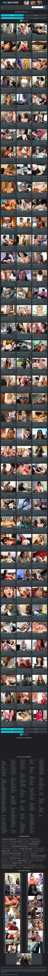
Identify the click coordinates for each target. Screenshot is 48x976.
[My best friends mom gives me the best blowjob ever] (8, 557)
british (5, 512)
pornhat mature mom (6, 848)
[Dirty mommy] (8, 363)
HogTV (35, 156)
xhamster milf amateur (27, 862)
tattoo (41, 778)
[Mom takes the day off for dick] (39, 627)
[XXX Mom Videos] (35, 878)
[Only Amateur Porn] (35, 924)
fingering (14, 815)
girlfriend (23, 760)
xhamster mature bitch (9, 865)
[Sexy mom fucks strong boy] (39, 504)
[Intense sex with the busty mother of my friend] (8, 257)
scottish (32, 815)
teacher (41, 779)
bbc (22, 424)
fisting (13, 819)
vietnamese (42, 799)
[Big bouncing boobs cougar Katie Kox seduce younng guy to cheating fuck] (39, 240)
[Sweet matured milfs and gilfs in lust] (39, 64)
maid (22, 823)
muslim (32, 763)
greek (22, 766)
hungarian (23, 786)
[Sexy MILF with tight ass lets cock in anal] (39, 275)
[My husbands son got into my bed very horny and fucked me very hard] (24, 715)
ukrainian (42, 793)
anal (34, 36)
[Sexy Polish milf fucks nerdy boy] (24, 609)
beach (3, 787)
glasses (26, 230)
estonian (13, 800)
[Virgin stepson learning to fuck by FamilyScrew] (8, 134)
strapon (41, 767)
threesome (28, 319)
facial (13, 809)
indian (22, 790)
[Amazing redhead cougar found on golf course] (8, 662)
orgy (12, 284)
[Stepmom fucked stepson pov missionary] (24, 257)
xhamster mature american (39, 867)
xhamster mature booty (15, 850)
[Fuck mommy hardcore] (39, 486)
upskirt (41, 794)
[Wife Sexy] (12, 913)
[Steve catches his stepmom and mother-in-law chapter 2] (24, 46)
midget (22, 830)
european (44, 89)
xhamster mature (7, 867)
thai (41, 782)
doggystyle (19, 196)
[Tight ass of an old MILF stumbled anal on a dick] (24, 81)
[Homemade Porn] (24, 959)
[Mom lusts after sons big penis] (39, 204)
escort (13, 799)
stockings (44, 108)
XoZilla (19, 156)
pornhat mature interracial (22, 838)
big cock (44, 142)
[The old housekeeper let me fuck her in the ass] (24, 398)
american (7, 54)
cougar (6, 36)
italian (23, 337)
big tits (3, 36)
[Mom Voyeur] (35, 936)
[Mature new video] (39, 697)
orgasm (21, 73)
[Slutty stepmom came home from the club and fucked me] (39, 222)
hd (8, 36)
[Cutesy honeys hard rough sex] (8, 433)
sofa (31, 829)
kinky (27, 512)
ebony (13, 796)
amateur (3, 54)
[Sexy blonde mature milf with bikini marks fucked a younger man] (8, 486)
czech (41, 89)
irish (22, 794)
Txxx (19, 561)
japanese (19, 566)
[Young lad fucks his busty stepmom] (39, 345)
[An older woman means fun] (39, 715)
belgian (3, 790)
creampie (3, 73)
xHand (19, 227)
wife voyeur (41, 865)
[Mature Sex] (12, 890)
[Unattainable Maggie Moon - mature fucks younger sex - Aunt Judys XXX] (8, 64)
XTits (19, 103)
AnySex (35, 561)
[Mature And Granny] (33, 3)
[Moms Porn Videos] (35, 913)
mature (11, 36)
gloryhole (23, 763)
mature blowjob (4, 857)
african (3, 761)
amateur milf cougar (25, 848)
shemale (32, 818)
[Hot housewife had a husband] (8, 381)
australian (4, 774)
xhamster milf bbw (35, 858)
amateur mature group (38, 855)
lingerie (8, 195)
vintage (41, 800)
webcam (29, 548)
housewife (11, 441)
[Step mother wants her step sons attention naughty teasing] (8, 504)
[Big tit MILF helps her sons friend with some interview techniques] (24, 451)
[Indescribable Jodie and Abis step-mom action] (24, 204)
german (28, 248)
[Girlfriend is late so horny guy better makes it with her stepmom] (8, 574)
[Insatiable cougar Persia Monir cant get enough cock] (8, 451)
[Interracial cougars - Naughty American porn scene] (24, 416)
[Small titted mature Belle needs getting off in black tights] (39, 539)
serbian (32, 817)
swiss (41, 774)
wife (22, 39)
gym (22, 769)
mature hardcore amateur (19, 846)
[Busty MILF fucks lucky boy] (39, 381)
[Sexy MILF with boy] (8, 680)
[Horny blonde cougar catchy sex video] (24, 152)
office (32, 776)
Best (12, 15)
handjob (45, 212)
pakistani (32, 788)
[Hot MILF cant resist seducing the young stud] (39, 451)
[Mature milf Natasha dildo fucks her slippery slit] (8, 240)
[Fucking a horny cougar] (8, 328)
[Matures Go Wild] (26, 3)
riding (32, 805)
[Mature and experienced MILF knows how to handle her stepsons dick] (39, 557)
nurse (32, 772)
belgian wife (31, 860)
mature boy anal (14, 858)
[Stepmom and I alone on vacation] (39, 292)
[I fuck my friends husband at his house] (24, 28)
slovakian (32, 823)
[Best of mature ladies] (8, 187)
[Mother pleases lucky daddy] (8, 645)
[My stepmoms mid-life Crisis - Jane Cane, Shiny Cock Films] (24, 116)
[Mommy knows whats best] (8, 275)
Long (36, 18)
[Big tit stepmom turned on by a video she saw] (8, 28)
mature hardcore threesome (39, 848)
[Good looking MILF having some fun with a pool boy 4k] (8, 469)
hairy (9, 89)
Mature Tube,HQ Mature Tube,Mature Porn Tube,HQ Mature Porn (10, 2)
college (34, 705)
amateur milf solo (12, 860)
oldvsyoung (8, 143)
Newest (35, 15)
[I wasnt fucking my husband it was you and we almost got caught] (8, 46)
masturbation (19, 56)
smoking (32, 828)
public (32, 799)
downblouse (14, 790)
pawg (26, 548)
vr (40, 803)
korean (22, 809)
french (9, 265)
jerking (22, 802)
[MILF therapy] (24, 574)
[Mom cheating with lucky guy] (39, 257)
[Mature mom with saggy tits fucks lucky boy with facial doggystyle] (39, 328)
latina (39, 55)
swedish (41, 771)
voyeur (41, 802)
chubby (7, 582)
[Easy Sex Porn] (12, 924)
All (12, 18)
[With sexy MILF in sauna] (24, 697)
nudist (32, 769)
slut (31, 826)
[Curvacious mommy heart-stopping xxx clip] (39, 645)
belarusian (4, 788)
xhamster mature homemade (11, 853)
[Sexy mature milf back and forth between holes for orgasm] (24, 328)
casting (3, 818)
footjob (13, 822)
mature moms (4, 843)
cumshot (38, 143)
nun (31, 770)
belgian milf (5, 851)
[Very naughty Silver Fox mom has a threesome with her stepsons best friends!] (39, 310)
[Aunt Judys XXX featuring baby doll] (39, 609)
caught (25, 653)
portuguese (33, 794)
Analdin (4, 156)
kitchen (22, 808)
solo (2, 250)
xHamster (4, 33)
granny (6, 124)
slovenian (32, 825)
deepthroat (8, 689)
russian (19, 479)
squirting (42, 764)
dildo (9, 248)
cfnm (3, 821)
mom (34, 39)
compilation (28, 371)
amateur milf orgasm (25, 857)
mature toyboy (22, 860)
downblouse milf (28, 867)
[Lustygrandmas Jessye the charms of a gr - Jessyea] (24, 222)
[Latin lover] (24, 521)
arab (3, 767)
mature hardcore (39, 860)
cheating (19, 36)
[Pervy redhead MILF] (39, 680)
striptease (5, 250)
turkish (41, 789)
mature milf (4, 860)
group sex (6, 142)
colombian (4, 829)
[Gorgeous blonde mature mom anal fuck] (24, 662)
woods (41, 811)
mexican (25, 284)
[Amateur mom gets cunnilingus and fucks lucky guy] (8, 310)
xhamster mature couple (34, 839)
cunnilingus (40, 36)
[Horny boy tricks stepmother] (24, 64)
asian (3, 770)
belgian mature (25, 853)
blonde (22, 54)
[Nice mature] (24, 539)
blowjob (25, 54)
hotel (22, 782)
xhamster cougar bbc (9, 839)
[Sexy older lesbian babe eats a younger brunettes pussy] (39, 398)
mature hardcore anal (34, 846)
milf (13, 36)
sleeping (32, 821)
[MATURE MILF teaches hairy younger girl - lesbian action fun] (8, 81)
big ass (25, 89)
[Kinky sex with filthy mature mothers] (24, 504)
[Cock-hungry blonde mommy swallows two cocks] (24, 310)
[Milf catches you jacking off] (24, 645)
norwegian (33, 767)
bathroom (3, 283)
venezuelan (19, 39)
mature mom (33, 853)
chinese (4, 824)
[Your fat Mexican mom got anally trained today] (24, 275)
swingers (11, 478)
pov (2, 56)
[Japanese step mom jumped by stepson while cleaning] (24, 557)
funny (40, 670)
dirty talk (14, 784)
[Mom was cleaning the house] (8, 592)
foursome (14, 823)
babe (10, 54)
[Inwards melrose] (39, 152)
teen (44, 160)
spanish (19, 285)
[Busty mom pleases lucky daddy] (8, 627)
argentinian (4, 769)
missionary (29, 266)
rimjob (32, 806)
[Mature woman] (8, 521)
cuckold (43, 424)
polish (23, 620)
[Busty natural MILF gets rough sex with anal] (24, 381)
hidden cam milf (25, 855)
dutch (13, 792)
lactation (23, 814)
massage (23, 824)
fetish (44, 36)
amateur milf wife (5, 841)
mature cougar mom (22, 865)
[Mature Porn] (12, 947)
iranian (22, 793)
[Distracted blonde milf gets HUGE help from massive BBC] (24, 292)
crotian (13, 764)
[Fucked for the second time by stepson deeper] (39, 416)
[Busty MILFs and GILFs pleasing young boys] (8, 116)
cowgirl (44, 124)
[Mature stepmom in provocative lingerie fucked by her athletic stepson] (8, 345)
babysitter (4, 781)
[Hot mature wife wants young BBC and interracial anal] (24, 486)
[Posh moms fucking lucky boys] (8, 715)
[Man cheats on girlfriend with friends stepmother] (24, 592)
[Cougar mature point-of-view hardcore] (8, 152)
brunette (3, 108)
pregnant (32, 797)
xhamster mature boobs (6, 855)
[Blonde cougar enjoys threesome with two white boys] (24, 345)
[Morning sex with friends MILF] (8, 539)
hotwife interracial (18, 867)
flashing (13, 820)
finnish (13, 817)
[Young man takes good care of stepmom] (39, 592)
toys (9, 250)
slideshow (9, 109)
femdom (41, 212)
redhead (28, 478)
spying (41, 763)
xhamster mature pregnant (22, 843)
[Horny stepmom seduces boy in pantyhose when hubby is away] (24, 187)
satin (32, 814)
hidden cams (23, 779)
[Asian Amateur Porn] (35, 901)
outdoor (32, 784)
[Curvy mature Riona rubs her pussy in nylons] (24, 627)
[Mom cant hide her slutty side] (8, 416)
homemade (28, 36)
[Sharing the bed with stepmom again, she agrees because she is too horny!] (24, 469)
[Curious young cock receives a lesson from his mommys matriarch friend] (39, 99)
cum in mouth (20, 55)
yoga (41, 815)
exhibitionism (14, 803)
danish (13, 778)
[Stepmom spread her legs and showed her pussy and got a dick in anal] (39, 169)
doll (12, 789)
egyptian (13, 797)
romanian (33, 808)
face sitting (14, 808)
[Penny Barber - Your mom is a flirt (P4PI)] (24, 680)
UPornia (19, 667)
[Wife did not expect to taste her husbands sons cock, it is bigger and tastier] (39, 46)
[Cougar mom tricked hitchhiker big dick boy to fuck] (39, 469)
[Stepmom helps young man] (39, 363)
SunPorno (35, 596)
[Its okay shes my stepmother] (39, 574)
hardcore (7, 73)
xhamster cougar (12, 843)
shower (25, 249)
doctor (13, 785)
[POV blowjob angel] (8, 169)
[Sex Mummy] (12, 901)
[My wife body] (8, 697)
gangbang (14, 830)
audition (4, 772)
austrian (4, 775)
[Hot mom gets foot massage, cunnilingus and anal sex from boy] (39, 28)
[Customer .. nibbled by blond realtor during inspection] (24, 433)
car (3, 817)
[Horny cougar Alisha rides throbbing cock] (8, 292)
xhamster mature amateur (27, 850)
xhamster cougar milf (32, 865)
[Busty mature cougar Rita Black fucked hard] (39, 81)
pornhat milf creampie (16, 855)
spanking (42, 761)
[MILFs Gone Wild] (35, 890)
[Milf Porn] (35, 947)
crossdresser (14, 763)
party (32, 790)
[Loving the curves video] (8, 398)
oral (2, 180)
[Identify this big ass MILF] (8, 99)
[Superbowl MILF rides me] (39, 116)
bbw (37, 54)
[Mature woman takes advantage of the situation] (8, 222)
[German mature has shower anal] (24, 240)
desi (13, 781)
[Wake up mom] (8, 609)
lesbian (3, 90)
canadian (38, 336)
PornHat (4, 68)
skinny (5, 109)
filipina (13, 814)
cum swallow (14, 769)
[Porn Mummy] (39, 3)
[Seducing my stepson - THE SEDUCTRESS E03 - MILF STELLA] (8, 204)
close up (4, 826)
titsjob (41, 785)
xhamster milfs (17, 863)
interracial (21, 302)
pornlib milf (43, 857)
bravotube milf (36, 841)
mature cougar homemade (38, 850)
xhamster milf (27, 841)
